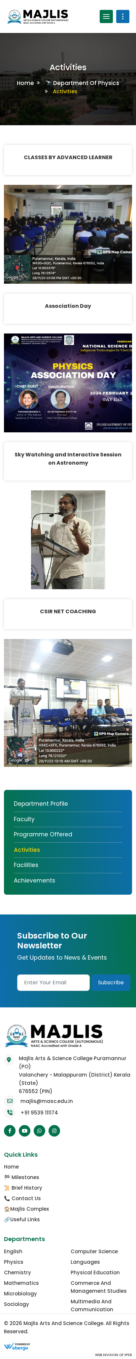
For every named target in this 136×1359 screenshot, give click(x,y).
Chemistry (17, 1272)
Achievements (34, 880)
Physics (13, 1261)
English (13, 1251)
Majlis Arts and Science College (63, 1323)
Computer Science (94, 1251)
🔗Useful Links (22, 1219)
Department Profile (41, 804)
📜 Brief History (23, 1187)
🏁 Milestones (21, 1177)
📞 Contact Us (22, 1198)
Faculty (24, 819)
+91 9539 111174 (39, 1112)
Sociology (16, 1304)
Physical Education (95, 1272)
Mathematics (21, 1283)
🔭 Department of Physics (82, 83)
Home (25, 83)
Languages (85, 1261)
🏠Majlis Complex (26, 1208)
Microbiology (20, 1293)
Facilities (26, 865)
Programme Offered (43, 834)
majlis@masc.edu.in (46, 1101)
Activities (27, 850)
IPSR (127, 1354)
